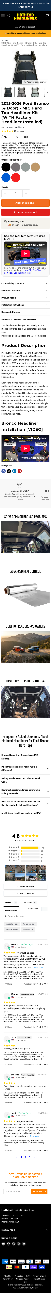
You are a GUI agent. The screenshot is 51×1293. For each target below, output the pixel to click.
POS (14, 1288)
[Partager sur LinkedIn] (14, 471)
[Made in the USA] (20, 492)
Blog (25, 1282)
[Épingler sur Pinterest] (20, 471)
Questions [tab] (27, 902)
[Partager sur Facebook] (3, 471)
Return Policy (8, 1279)
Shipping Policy (22, 1279)
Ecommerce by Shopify (29, 1288)
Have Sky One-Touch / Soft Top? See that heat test (24, 271)
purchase (28, 929)
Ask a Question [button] (27, 893)
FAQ (28, 1276)
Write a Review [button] (27, 886)
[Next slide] (47, 92)
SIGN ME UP (39, 1191)
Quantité (4, 187)
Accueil (4, 40)
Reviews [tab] (8, 902)
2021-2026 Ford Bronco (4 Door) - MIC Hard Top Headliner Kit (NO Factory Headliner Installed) (23, 973)
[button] (8, 92)
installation (12, 924)
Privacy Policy (38, 1276)
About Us (7, 1276)
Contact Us (18, 1276)
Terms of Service (38, 1279)
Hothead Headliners (14, 127)
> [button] (35, 1157)
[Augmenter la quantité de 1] (26, 193)
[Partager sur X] (9, 471)
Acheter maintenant (25, 212)
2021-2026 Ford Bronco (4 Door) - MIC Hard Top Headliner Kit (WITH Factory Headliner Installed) (24, 1141)
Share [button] (9, 984)
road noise (28, 924)
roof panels (12, 929)
